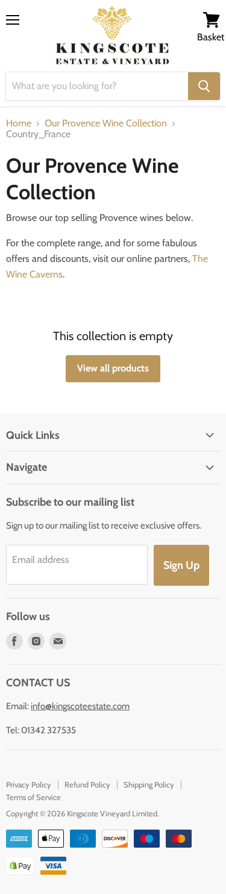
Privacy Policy (28, 784)
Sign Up (181, 565)
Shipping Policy (149, 784)
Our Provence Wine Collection (106, 123)
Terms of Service (33, 797)
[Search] (204, 86)
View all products (113, 368)
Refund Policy (87, 784)
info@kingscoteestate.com (80, 706)
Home (18, 123)
